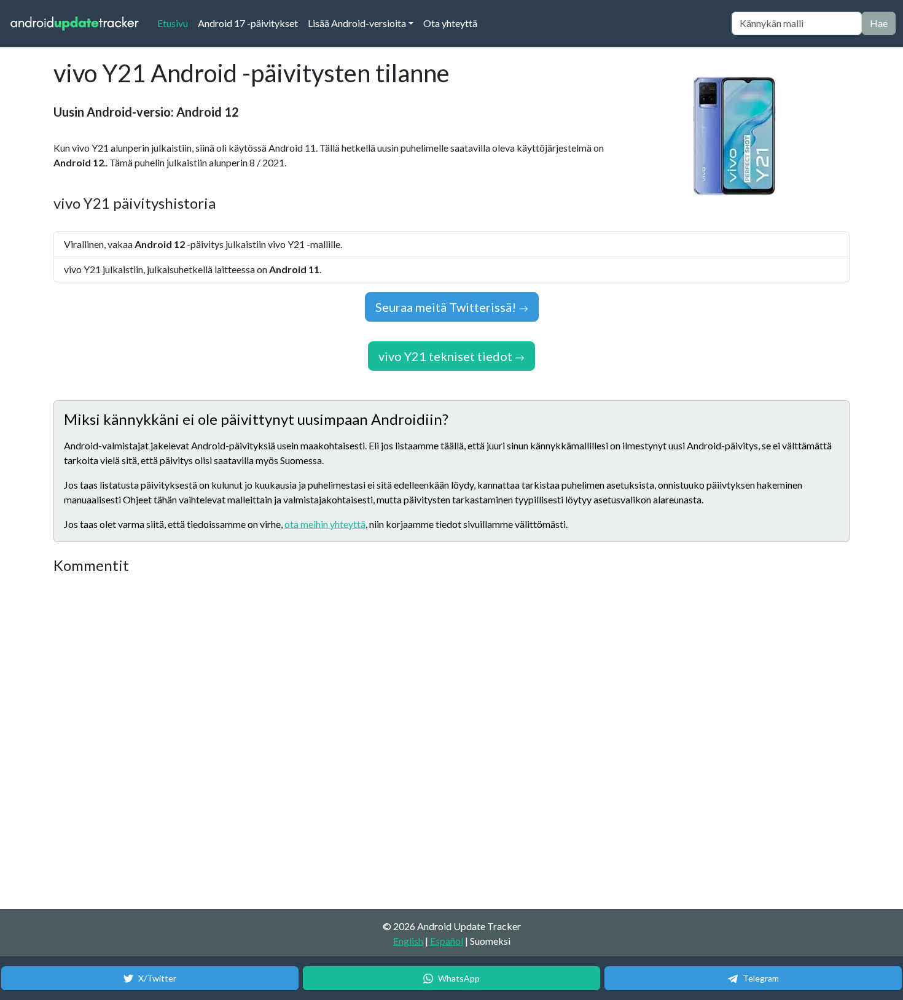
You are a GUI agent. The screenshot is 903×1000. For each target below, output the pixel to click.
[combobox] (797, 23)
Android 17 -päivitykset (248, 23)
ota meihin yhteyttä (325, 524)
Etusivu (175, 23)
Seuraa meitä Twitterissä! (446, 307)
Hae (879, 23)
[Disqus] (283, 742)
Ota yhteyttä (450, 23)
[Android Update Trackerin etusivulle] (75, 23)
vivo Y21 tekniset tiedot (446, 356)
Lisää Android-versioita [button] (357, 23)
